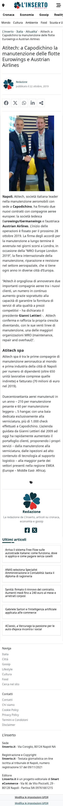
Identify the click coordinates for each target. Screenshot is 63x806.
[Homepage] (31, 5)
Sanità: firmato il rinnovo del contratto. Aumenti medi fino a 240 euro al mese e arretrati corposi (30, 593)
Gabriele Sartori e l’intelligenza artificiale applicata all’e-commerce (31, 611)
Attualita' (32, 31)
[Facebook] (27, 530)
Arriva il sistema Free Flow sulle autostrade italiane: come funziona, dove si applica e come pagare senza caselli (31, 553)
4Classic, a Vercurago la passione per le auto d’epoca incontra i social (30, 627)
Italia (19, 31)
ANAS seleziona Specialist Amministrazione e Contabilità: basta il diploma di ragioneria (29, 573)
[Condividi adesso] (41, 103)
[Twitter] (34, 530)
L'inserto (8, 31)
